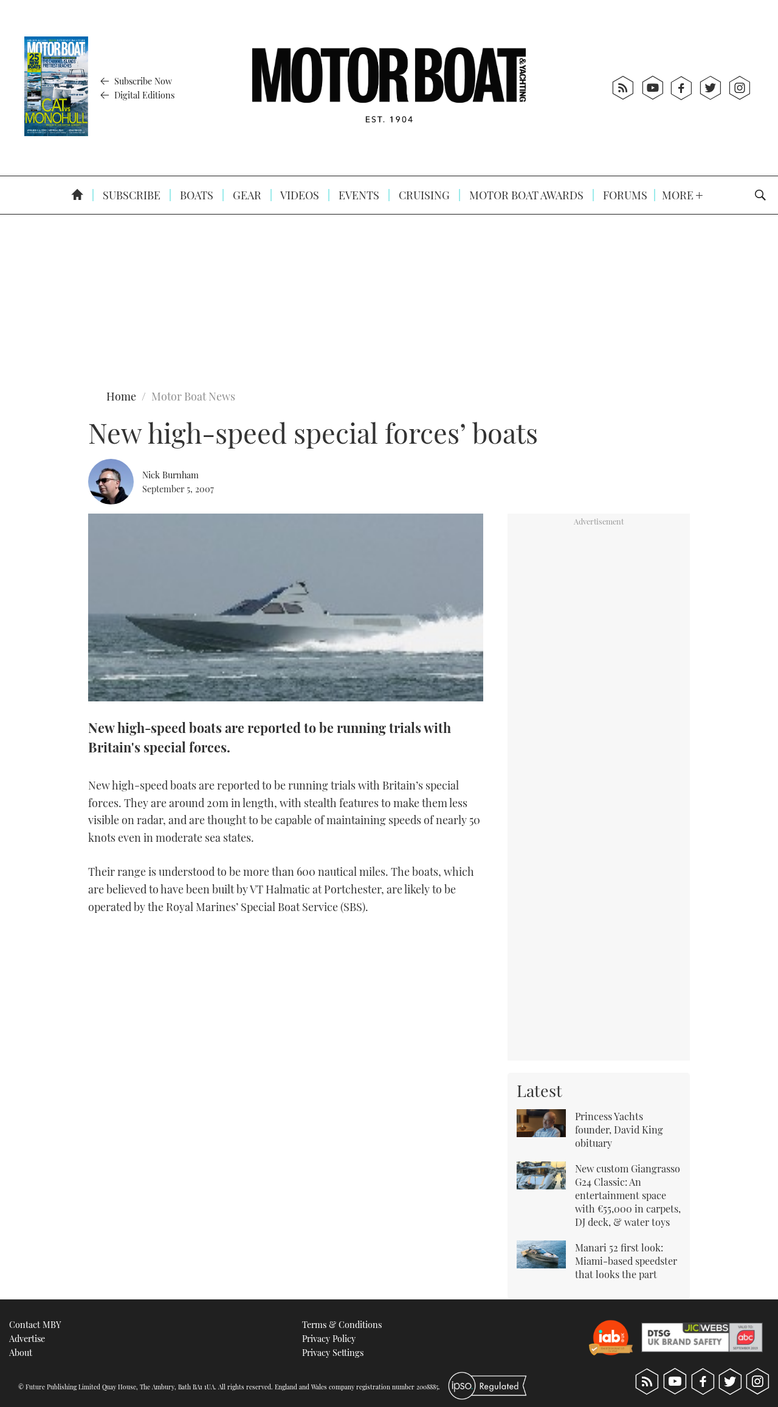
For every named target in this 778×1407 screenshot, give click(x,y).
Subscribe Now (142, 81)
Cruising (423, 195)
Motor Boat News (193, 396)
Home (121, 396)
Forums (624, 195)
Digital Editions (143, 95)
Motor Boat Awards (525, 195)
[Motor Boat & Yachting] (389, 87)
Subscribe (130, 195)
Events (357, 195)
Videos (298, 195)
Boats (195, 195)
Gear (245, 195)
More (679, 195)
